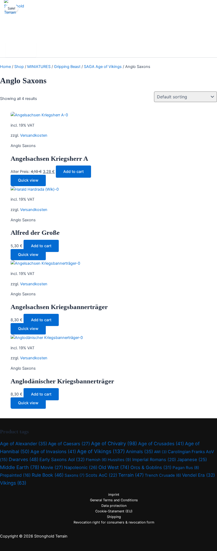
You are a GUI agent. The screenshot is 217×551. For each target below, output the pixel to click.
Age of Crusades (161, 443)
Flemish (96, 459)
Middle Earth (19, 467)
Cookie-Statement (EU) (114, 511)
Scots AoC (101, 475)
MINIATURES (39, 66)
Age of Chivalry (114, 443)
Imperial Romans (154, 459)
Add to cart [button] (73, 171)
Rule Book (48, 475)
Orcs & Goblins (150, 467)
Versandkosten (33, 135)
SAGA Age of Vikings (103, 66)
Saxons (74, 475)
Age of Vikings (101, 451)
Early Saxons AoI (62, 459)
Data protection (113, 506)
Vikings (13, 483)
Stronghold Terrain (27, 19)
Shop (19, 66)
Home (5, 66)
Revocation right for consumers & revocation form (114, 522)
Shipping (114, 517)
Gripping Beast (67, 66)
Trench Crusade (163, 475)
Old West (113, 467)
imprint (113, 495)
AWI (160, 451)
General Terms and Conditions (114, 500)
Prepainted (15, 475)
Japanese (192, 459)
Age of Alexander (23, 443)
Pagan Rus (186, 467)
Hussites (119, 459)
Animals (139, 451)
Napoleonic (80, 467)
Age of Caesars (69, 443)
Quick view (28, 180)
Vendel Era (198, 475)
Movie (51, 467)
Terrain (131, 475)
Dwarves (23, 459)
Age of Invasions (53, 451)
